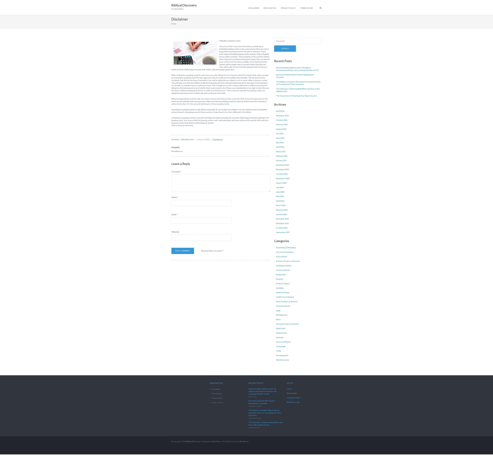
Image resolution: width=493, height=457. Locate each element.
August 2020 (281, 183)
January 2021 (281, 160)
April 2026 (280, 111)
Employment (281, 274)
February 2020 (282, 210)
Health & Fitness (282, 292)
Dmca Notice (270, 8)
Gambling (280, 288)
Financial (279, 279)
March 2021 (281, 151)
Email (173, 214)
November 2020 (282, 169)
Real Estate (280, 328)
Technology (281, 346)
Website (175, 232)
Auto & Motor (281, 256)
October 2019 (281, 228)
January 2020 (281, 214)
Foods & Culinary (283, 283)
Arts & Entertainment (284, 252)
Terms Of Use (306, 8)
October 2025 (281, 120)
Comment (175, 171)
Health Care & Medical (285, 297)
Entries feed (292, 393)
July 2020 (280, 187)
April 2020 (280, 201)
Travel (278, 351)
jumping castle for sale (231, 101)
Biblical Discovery (193, 441)
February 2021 (282, 156)
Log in (289, 389)
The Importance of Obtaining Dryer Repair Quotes (296, 96)
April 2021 (280, 147)
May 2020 (280, 196)
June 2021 (280, 138)
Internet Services (283, 306)
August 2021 (281, 129)
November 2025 (282, 115)
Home (173, 24)
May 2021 (280, 142)
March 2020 (281, 205)
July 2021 (280, 133)
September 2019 (283, 232)
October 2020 (281, 174)
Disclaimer (253, 8)
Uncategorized (282, 355)
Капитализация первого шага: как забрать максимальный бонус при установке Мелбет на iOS (262, 391)
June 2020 (280, 192)
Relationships (281, 333)
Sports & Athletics (283, 342)
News (278, 319)
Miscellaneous (177, 151)
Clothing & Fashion (283, 265)
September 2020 (283, 178)
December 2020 (282, 165)
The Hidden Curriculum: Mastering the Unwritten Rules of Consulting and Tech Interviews (264, 412)
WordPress (244, 441)
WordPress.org (293, 402)
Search (285, 48)
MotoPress (216, 441)
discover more (215, 93)
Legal (278, 310)
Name (174, 197)
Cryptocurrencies (283, 270)
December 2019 (282, 219)
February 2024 (282, 124)
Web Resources (282, 360)
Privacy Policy (288, 8)
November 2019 (282, 223)
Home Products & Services (286, 301)
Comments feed (293, 398)
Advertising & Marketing (286, 247)
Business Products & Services (288, 261)
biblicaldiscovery (187, 139)
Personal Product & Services (287, 324)
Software (279, 337)
